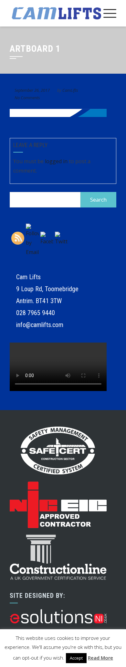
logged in (56, 161)
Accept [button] (76, 658)
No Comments (27, 98)
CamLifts (70, 90)
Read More (100, 657)
